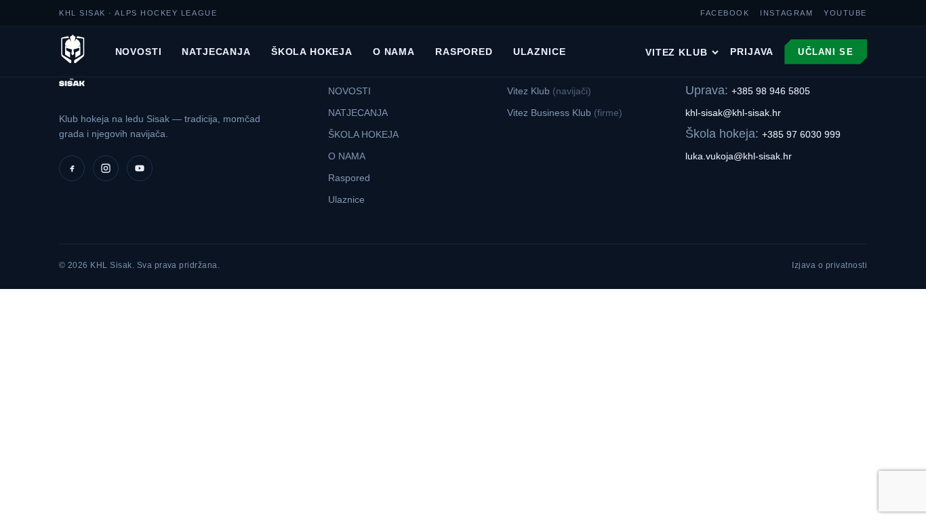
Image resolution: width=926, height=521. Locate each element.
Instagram (786, 13)
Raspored (464, 51)
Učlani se (825, 52)
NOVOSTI (138, 51)
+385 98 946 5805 (770, 90)
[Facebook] (72, 168)
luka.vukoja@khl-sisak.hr (738, 156)
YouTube (845, 13)
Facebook (724, 13)
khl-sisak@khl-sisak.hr (733, 112)
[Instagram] (106, 168)
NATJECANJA (216, 51)
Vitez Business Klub (564, 112)
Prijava (751, 51)
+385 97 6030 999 (801, 134)
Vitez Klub (676, 52)
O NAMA (394, 51)
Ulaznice (539, 51)
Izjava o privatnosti (829, 265)
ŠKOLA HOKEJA (312, 51)
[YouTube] (140, 168)
